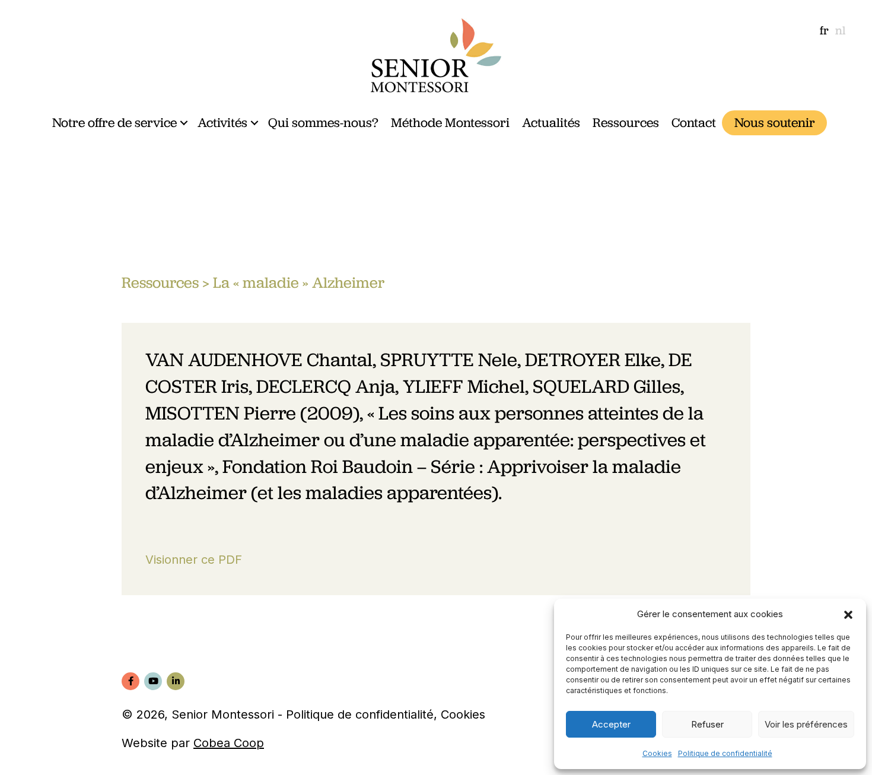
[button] (848, 614)
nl (840, 30)
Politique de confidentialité (725, 753)
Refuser (707, 724)
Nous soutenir (774, 122)
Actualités (551, 122)
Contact (693, 122)
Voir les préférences (806, 724)
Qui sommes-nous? (323, 122)
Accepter (611, 724)
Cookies (657, 753)
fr (824, 30)
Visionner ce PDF (193, 559)
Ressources (626, 122)
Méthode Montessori (450, 122)
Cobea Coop (228, 743)
